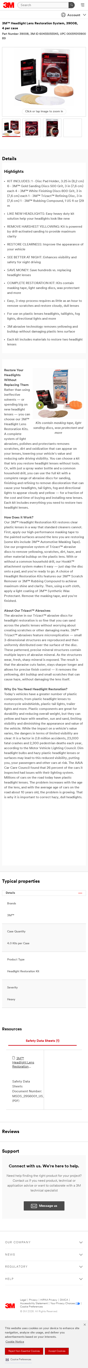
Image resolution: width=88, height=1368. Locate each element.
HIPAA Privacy (48, 1300)
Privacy (33, 1300)
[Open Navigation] (82, 5)
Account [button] (74, 15)
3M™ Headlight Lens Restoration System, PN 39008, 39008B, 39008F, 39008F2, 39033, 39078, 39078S (24, 1063)
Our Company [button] (18, 1242)
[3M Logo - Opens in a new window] (8, 5)
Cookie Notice (15, 1341)
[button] (18, 1359)
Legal (23, 1300)
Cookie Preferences (31, 1306)
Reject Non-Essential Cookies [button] (24, 1351)
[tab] (42, 1041)
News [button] (10, 1254)
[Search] (72, 5)
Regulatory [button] (16, 1266)
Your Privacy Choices (62, 1303)
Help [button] (9, 1279)
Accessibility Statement (34, 1303)
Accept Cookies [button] (56, 1351)
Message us (48, 1206)
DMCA (64, 1300)
